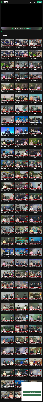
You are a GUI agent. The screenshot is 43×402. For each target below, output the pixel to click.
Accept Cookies (32, 392)
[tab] (4, 35)
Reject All (32, 395)
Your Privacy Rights (31, 397)
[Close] (41, 383)
